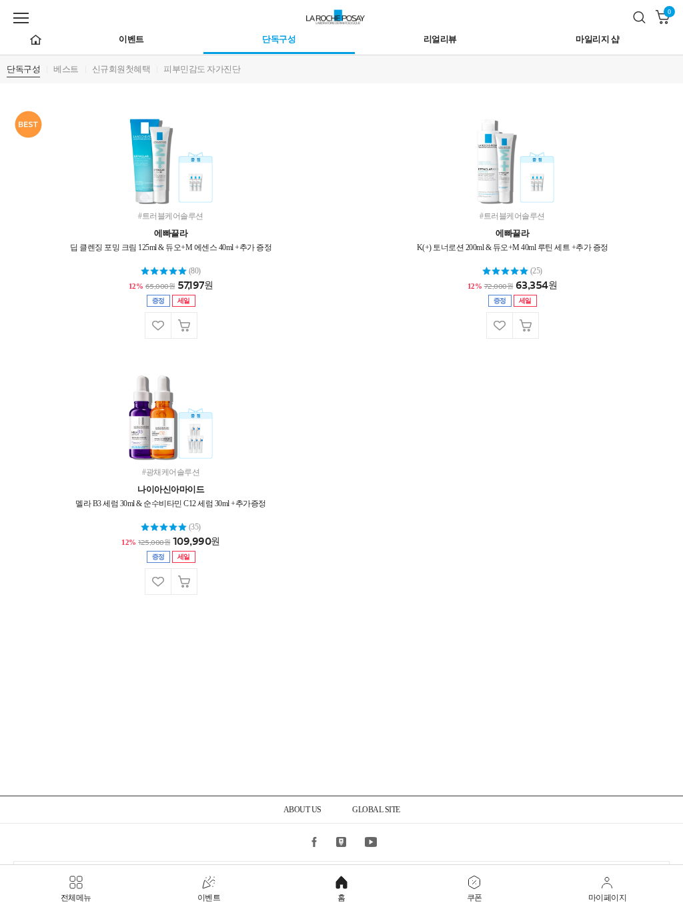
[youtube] (370, 841)
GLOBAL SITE (376, 809)
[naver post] (341, 841)
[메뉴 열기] (21, 18)
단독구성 (278, 39)
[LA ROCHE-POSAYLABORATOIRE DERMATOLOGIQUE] (341, 15)
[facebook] (313, 841)
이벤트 (131, 39)
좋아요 (157, 325)
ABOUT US (302, 809)
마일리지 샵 (597, 39)
